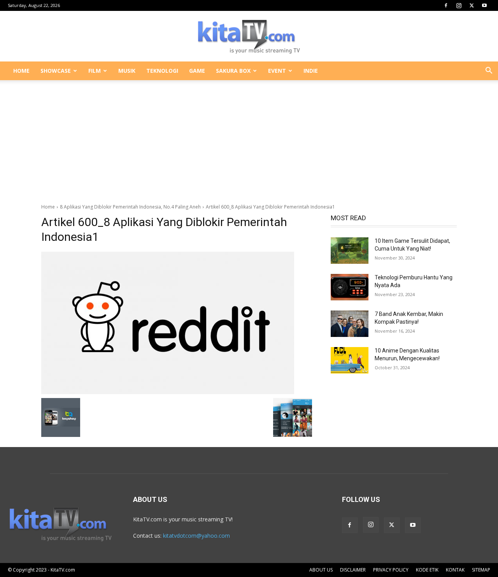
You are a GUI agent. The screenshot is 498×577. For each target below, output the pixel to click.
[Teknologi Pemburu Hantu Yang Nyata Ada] (349, 287)
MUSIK (126, 70)
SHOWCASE (55, 70)
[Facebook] (446, 5)
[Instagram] (459, 5)
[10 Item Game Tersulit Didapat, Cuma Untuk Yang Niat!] (349, 250)
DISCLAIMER (353, 569)
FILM (94, 70)
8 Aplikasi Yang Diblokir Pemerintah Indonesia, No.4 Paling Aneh (130, 206)
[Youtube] (484, 5)
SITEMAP (481, 569)
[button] (488, 71)
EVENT (277, 70)
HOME (21, 70)
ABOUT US (321, 569)
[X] (471, 5)
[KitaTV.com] (249, 36)
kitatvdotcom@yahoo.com (196, 535)
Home (48, 206)
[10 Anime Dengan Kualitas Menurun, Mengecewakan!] (349, 360)
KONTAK (455, 569)
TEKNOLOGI (162, 70)
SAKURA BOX (233, 70)
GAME (197, 70)
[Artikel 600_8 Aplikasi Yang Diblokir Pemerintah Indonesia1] (176, 323)
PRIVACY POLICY (391, 569)
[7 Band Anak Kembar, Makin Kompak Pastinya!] (349, 323)
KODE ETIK (427, 569)
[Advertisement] (249, 137)
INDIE (310, 70)
